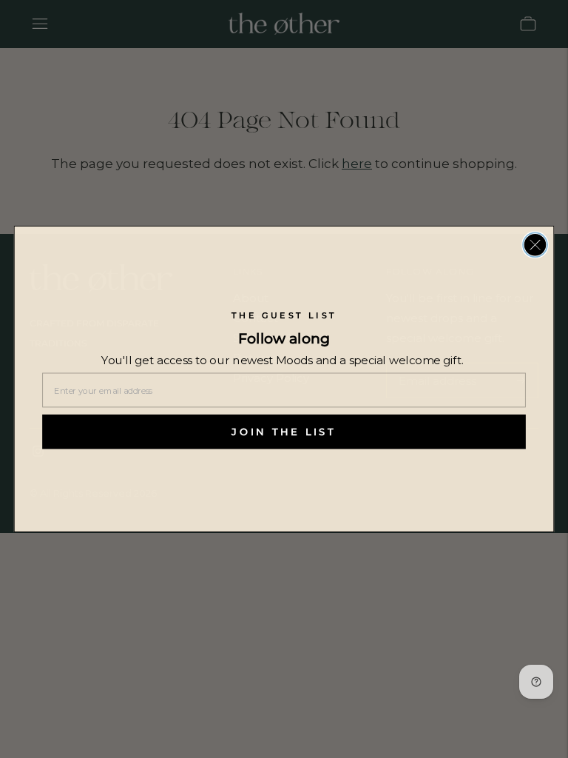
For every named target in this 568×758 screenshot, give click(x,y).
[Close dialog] (535, 244)
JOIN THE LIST (283, 432)
